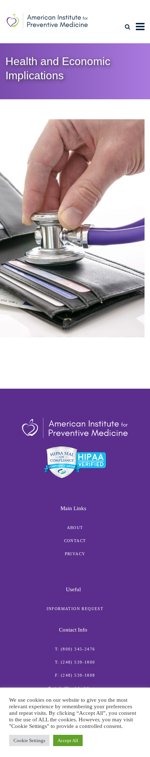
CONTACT (75, 540)
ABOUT (75, 527)
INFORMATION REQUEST (75, 608)
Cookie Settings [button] (29, 740)
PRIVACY (75, 554)
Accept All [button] (68, 740)
